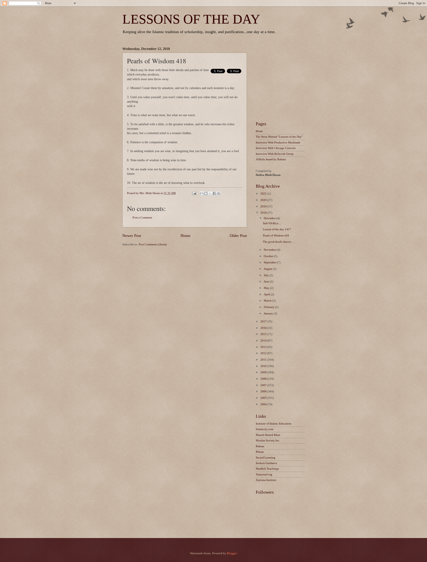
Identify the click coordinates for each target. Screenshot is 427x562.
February (269, 307)
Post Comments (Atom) (153, 244)
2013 (263, 347)
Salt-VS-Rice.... (272, 223)
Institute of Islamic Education (273, 423)
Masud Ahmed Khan (268, 435)
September (270, 262)
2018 (263, 212)
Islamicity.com (264, 429)
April (267, 294)
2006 (263, 391)
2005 (263, 397)
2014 (263, 340)
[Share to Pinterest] (218, 193)
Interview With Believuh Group (275, 153)
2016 (263, 328)
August (268, 268)
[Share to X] (210, 193)
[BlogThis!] (206, 193)
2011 (263, 359)
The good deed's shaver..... (278, 241)
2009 (263, 372)
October (269, 256)
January (269, 313)
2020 (263, 200)
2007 (263, 385)
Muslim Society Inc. (268, 440)
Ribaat (260, 451)
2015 (263, 334)
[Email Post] (194, 193)
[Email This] (201, 193)
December (270, 218)
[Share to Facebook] (214, 193)
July (267, 275)
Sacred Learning (265, 457)
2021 (263, 193)
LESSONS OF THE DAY (191, 19)
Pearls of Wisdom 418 (276, 235)
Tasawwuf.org (264, 474)
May (267, 288)
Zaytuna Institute (266, 480)
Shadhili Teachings (267, 468)
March (268, 300)
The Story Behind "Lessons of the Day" (279, 136)
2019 (263, 206)
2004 (263, 404)
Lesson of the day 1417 (277, 229)
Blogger (231, 553)
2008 (263, 378)
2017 (263, 321)
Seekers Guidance (266, 463)
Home (185, 235)
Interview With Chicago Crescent (276, 148)
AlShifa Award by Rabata (271, 159)
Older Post (238, 235)
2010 (263, 366)
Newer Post (131, 235)
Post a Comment (142, 217)
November (270, 249)
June (267, 281)
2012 (263, 353)
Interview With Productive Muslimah (278, 142)
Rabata (260, 446)
